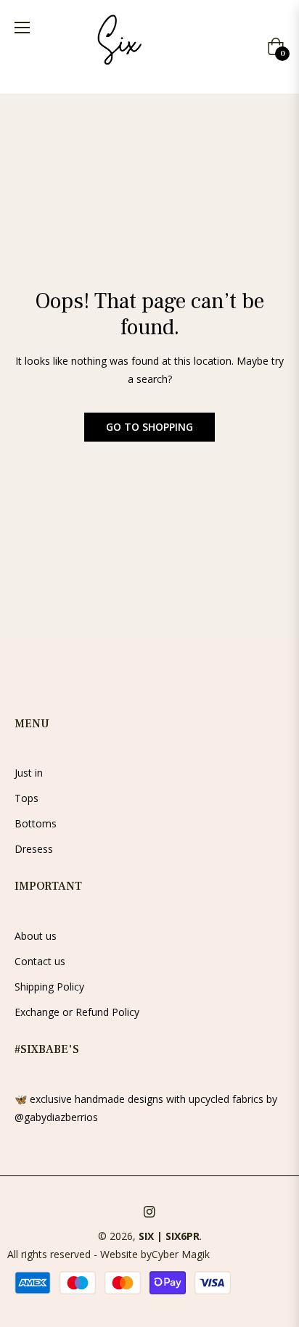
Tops (26, 798)
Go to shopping (149, 427)
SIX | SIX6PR (169, 1236)
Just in (29, 773)
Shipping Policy (49, 986)
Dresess (34, 849)
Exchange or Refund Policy (77, 1012)
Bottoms (36, 823)
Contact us (40, 961)
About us (36, 936)
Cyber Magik (181, 1254)
